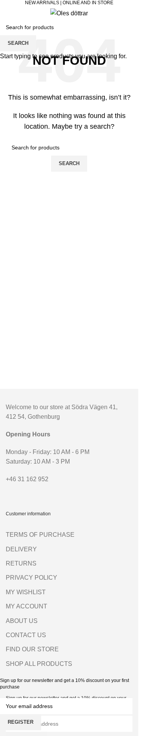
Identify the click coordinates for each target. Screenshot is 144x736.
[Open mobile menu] (9, 13)
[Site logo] (69, 13)
